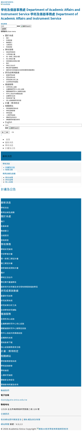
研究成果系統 (6, 300)
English (8, 122)
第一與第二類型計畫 (9, 258)
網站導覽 (4, 24)
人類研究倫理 (6, 375)
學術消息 (9, 145)
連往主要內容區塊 (7, 2)
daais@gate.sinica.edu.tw (14, 399)
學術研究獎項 (6, 249)
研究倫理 (9, 179)
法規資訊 (5, 235)
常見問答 (9, 47)
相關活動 (9, 169)
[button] (8, 31)
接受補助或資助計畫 (13, 61)
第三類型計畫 (6, 263)
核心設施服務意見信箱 (13, 100)
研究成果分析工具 (8, 305)
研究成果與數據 (12, 72)
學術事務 (9, 49)
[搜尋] (25, 26)
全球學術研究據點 (12, 82)
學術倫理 (9, 177)
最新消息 (9, 142)
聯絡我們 (5, 390)
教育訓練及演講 (9, 173)
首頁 (7, 139)
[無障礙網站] (52, 428)
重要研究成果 (6, 295)
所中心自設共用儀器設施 (11, 333)
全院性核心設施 (7, 318)
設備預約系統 (6, 337)
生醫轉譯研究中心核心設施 (12, 323)
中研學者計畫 (6, 253)
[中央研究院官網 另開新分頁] (5, 4)
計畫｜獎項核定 (12, 102)
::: (13, 2)
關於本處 (9, 35)
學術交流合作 (6, 277)
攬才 (3, 272)
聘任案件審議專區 (8, 282)
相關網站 (9, 105)
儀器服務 (9, 84)
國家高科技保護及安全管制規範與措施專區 (20, 70)
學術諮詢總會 (6, 365)
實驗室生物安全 (7, 379)
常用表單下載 (6, 342)
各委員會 (5, 226)
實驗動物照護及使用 (13, 119)
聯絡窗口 (5, 230)
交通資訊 (5, 413)
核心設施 (9, 182)
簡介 (3, 221)
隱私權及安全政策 (32, 419)
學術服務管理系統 (8, 361)
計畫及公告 (10, 148)
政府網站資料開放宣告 (11, 419)
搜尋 (18, 26)
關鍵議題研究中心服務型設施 (13, 328)
